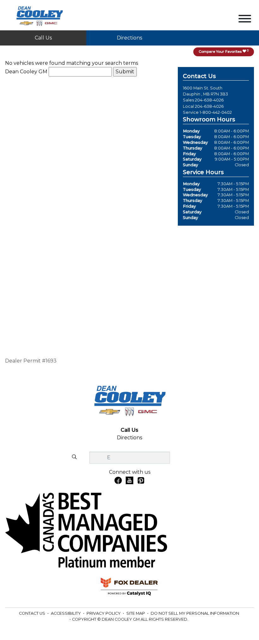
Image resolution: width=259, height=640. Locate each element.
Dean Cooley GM (26, 72)
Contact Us (32, 613)
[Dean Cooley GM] (39, 15)
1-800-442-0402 (216, 112)
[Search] (74, 457)
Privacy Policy (104, 613)
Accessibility (66, 613)
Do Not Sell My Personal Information (195, 613)
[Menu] (245, 19)
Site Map (136, 613)
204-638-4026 (209, 100)
